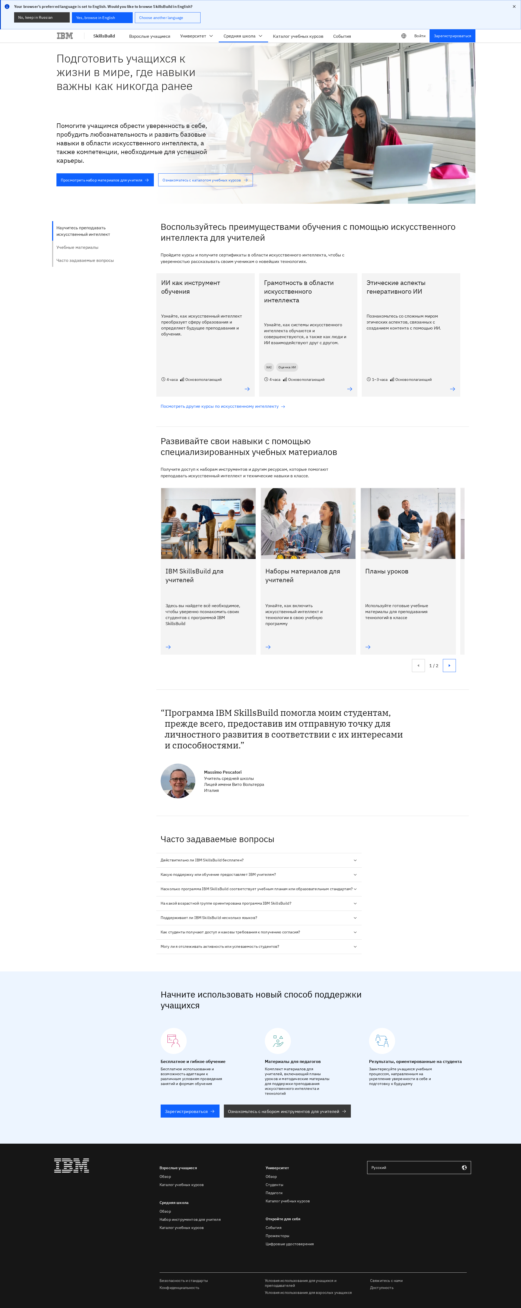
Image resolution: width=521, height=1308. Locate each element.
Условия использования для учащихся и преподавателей (300, 1283)
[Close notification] (514, 6)
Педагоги (274, 1192)
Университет (193, 36)
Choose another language (161, 17)
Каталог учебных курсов (182, 1184)
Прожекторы (278, 1235)
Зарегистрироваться (452, 35)
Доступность (381, 1287)
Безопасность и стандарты (184, 1280)
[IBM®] (65, 35)
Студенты (274, 1184)
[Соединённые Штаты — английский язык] (403, 35)
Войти (419, 35)
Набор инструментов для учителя (190, 1219)
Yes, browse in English (95, 17)
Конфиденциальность (179, 1287)
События (273, 1227)
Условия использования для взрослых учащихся (308, 1292)
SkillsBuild (104, 36)
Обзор (165, 1176)
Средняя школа (240, 36)
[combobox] (419, 1167)
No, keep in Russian (35, 17)
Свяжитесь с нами (386, 1280)
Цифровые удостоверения (290, 1243)
